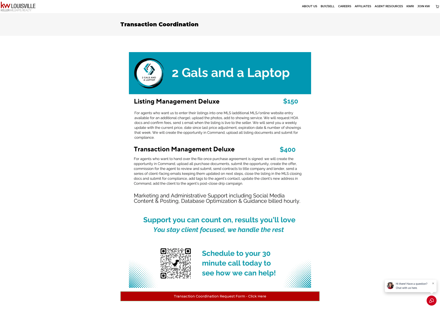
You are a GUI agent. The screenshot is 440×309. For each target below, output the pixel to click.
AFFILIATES (363, 6)
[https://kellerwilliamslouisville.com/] (18, 6)
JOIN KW (423, 6)
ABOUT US (309, 6)
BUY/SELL (328, 6)
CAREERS (344, 6)
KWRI (410, 6)
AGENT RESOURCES (389, 6)
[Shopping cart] (437, 6)
